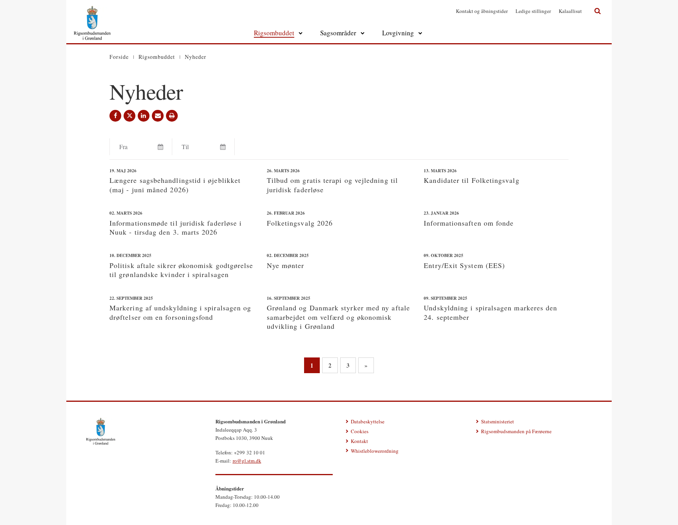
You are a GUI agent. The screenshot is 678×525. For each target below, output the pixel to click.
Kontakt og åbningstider (482, 11)
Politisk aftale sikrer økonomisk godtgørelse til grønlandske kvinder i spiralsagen (181, 270)
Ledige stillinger (533, 11)
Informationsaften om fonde (469, 223)
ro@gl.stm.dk (247, 460)
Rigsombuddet (274, 32)
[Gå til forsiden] (92, 10)
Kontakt (359, 441)
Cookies (359, 431)
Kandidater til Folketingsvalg (471, 180)
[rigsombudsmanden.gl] (100, 431)
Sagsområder (338, 32)
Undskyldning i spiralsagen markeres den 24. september (490, 312)
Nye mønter (285, 265)
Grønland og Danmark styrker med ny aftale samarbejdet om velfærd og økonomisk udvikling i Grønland (338, 317)
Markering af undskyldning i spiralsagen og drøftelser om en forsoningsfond (180, 312)
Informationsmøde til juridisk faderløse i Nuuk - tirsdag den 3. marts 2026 (175, 227)
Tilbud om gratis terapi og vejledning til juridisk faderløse (332, 184)
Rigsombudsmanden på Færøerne (516, 431)
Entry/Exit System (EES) (464, 265)
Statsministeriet (497, 421)
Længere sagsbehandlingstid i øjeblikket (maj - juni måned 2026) (175, 184)
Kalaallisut (570, 11)
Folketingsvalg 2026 (300, 223)
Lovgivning (398, 32)
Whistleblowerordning (375, 450)
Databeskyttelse (368, 421)
